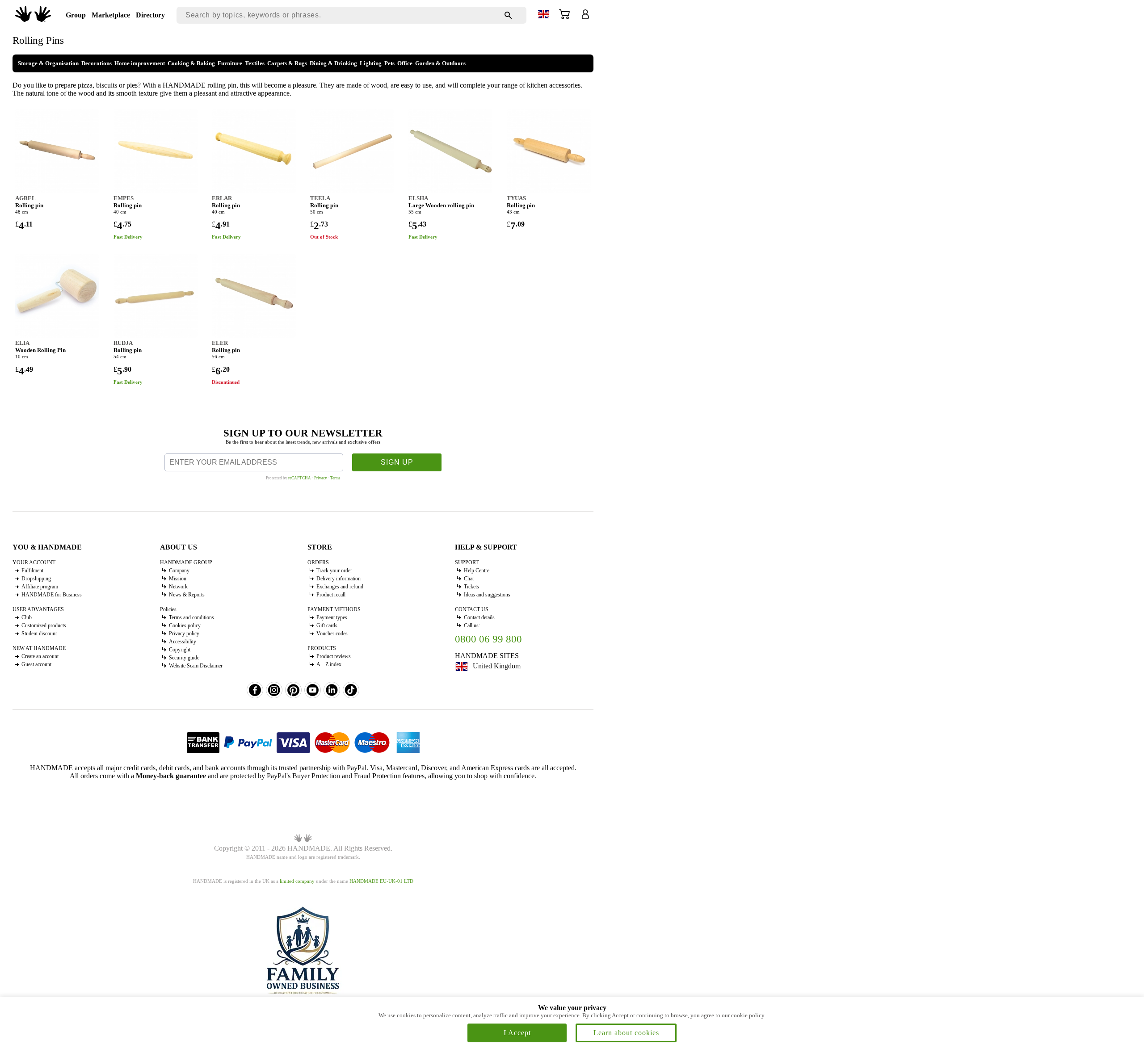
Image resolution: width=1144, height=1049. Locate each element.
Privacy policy (184, 633)
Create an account (40, 656)
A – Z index (328, 664)
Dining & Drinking (333, 63)
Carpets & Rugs (287, 63)
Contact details (479, 617)
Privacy (320, 478)
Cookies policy (185, 625)
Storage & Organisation (48, 63)
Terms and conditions (191, 617)
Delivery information (338, 578)
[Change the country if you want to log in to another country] (543, 16)
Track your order (334, 570)
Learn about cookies (626, 1032)
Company (179, 570)
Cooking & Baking (191, 63)
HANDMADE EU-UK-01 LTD (381, 881)
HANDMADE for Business (51, 594)
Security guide (184, 657)
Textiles (255, 63)
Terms (335, 478)
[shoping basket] (564, 17)
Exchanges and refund (339, 586)
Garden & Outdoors (440, 63)
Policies (168, 609)
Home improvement (139, 63)
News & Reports (187, 594)
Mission (177, 578)
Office (404, 63)
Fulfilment (32, 570)
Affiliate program (39, 586)
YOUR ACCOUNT (34, 562)
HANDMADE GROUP (186, 562)
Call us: (472, 625)
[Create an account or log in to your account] (585, 17)
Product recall (330, 594)
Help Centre (476, 570)
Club (26, 617)
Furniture (230, 63)
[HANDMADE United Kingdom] (33, 19)
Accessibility (182, 641)
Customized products (43, 625)
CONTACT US (471, 609)
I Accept (517, 1032)
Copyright (179, 649)
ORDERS (318, 562)
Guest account (36, 664)
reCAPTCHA (299, 478)
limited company (297, 881)
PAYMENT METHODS (334, 609)
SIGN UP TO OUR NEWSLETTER (303, 433)
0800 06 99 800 (488, 639)
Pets (389, 63)
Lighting (371, 63)
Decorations (96, 63)
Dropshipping (36, 578)
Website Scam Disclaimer (196, 665)
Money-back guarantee (171, 776)
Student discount (39, 633)
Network (178, 586)
